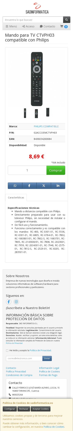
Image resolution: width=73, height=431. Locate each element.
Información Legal (49, 368)
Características (16, 197)
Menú (13, 26)
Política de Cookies (53, 426)
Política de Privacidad (14, 343)
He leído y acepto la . (30, 350)
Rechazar (23, 408)
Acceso (29, 26)
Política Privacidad (16, 371)
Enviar (47, 358)
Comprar (55, 170)
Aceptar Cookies (41, 408)
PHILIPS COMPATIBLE (46, 126)
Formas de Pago (48, 375)
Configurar (10, 408)
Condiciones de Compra (19, 375)
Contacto (49, 26)
